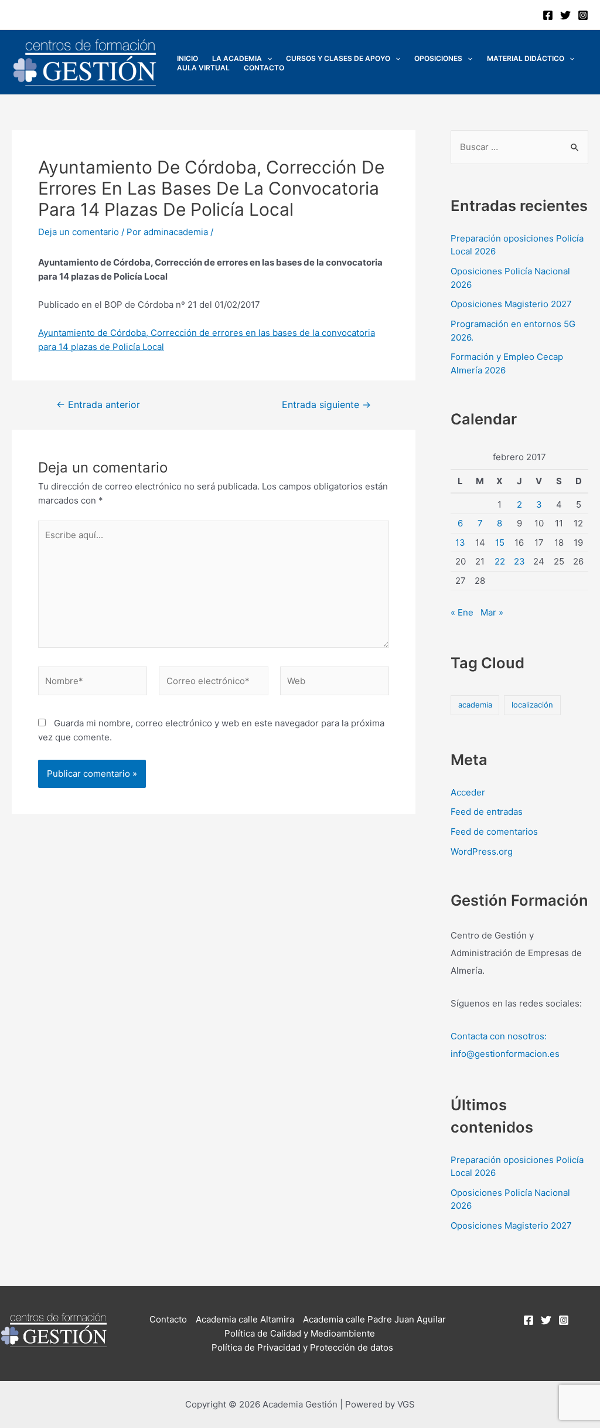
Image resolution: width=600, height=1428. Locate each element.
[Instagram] (583, 15)
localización (532, 704)
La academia (237, 58)
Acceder (468, 792)
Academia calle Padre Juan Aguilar (374, 1319)
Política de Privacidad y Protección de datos (302, 1347)
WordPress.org (482, 851)
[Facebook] (548, 15)
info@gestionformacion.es (505, 1053)
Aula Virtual (203, 67)
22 (500, 561)
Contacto (264, 67)
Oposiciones (438, 58)
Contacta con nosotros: (499, 1036)
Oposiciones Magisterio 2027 (511, 304)
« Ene (462, 612)
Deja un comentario (78, 231)
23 (519, 561)
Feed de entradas (487, 811)
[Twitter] (565, 15)
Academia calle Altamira (245, 1319)
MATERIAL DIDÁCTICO (525, 58)
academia (475, 704)
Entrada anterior (98, 405)
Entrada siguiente (326, 405)
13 (460, 542)
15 (499, 542)
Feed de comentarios (494, 831)
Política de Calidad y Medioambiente (299, 1333)
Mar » (491, 612)
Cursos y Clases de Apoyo (338, 58)
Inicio (187, 58)
